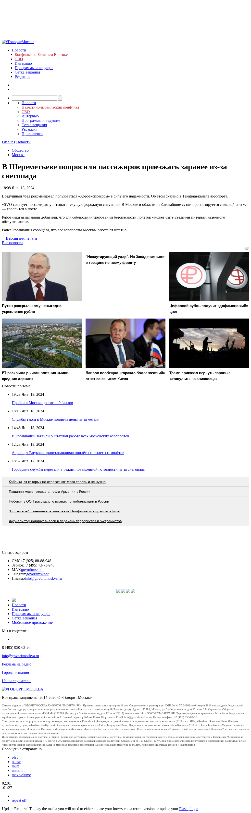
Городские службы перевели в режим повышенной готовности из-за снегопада (78, 469)
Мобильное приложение (32, 622)
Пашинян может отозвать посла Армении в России (49, 491)
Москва (18, 155)
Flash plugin (188, 809)
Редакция (22, 76)
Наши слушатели (16, 681)
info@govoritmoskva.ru (43, 578)
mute (15, 766)
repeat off (19, 800)
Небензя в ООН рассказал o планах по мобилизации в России (59, 501)
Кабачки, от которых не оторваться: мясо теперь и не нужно (57, 482)
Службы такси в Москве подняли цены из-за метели (56, 419)
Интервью (23, 63)
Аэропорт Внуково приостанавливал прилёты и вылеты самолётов (68, 453)
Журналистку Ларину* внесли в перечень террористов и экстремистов (65, 521)
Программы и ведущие (34, 68)
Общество (20, 150)
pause (16, 762)
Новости (19, 50)
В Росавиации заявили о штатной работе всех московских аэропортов (70, 436)
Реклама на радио (16, 664)
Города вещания (15, 672)
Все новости (12, 243)
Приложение (32, 134)
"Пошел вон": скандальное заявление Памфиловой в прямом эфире (64, 511)
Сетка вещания (27, 72)
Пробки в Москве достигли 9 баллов (42, 403)
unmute (17, 770)
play (15, 757)
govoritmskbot (32, 569)
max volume (21, 775)
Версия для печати (21, 238)
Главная (8, 142)
